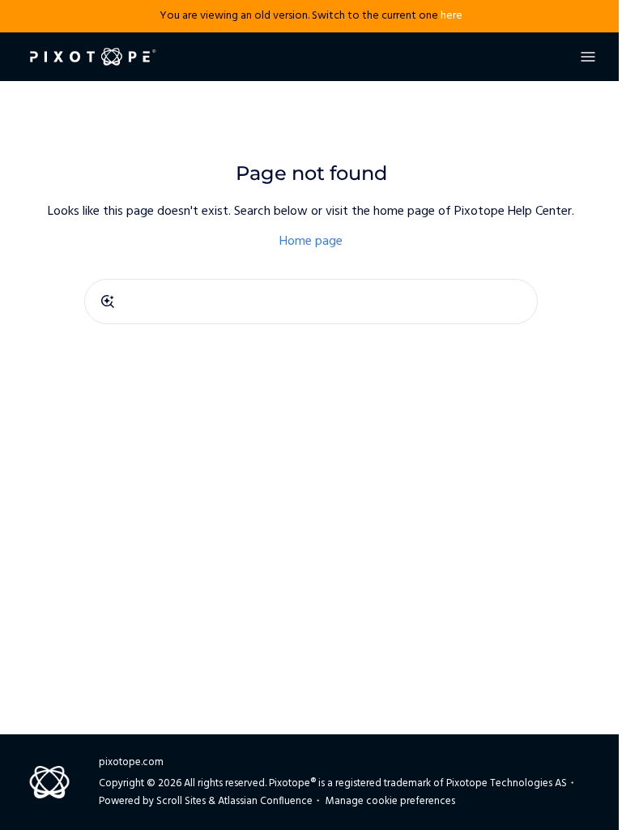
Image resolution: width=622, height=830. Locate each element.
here (451, 15)
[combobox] (311, 301)
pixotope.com (131, 762)
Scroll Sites (181, 801)
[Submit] (108, 301)
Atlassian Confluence (265, 801)
